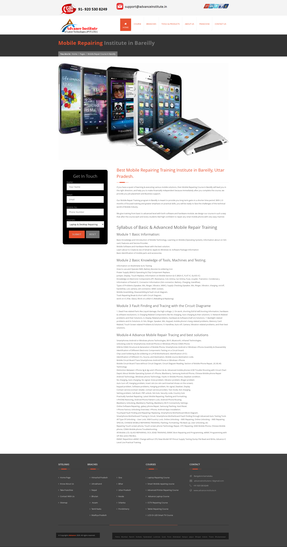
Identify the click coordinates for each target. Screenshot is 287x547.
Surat (164, 537)
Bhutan (94, 496)
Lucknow (156, 537)
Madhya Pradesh (99, 515)
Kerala (121, 496)
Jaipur (191, 537)
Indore (204, 537)
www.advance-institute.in (205, 490)
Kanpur (185, 537)
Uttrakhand (96, 483)
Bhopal (198, 537)
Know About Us (67, 483)
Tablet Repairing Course (158, 509)
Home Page (65, 477)
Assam (94, 502)
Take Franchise (66, 490)
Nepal (94, 490)
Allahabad (177, 537)
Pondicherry (123, 509)
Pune (169, 537)
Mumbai (124, 537)
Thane (211, 537)
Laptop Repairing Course (159, 477)
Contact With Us (67, 496)
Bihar (120, 483)
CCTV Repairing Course (158, 502)
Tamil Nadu (96, 509)
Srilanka (121, 502)
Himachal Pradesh (99, 477)
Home (74, 54)
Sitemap (63, 502)
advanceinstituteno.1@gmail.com (209, 480)
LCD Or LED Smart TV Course (160, 515)
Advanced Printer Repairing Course (163, 490)
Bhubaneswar (220, 537)
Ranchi (131, 537)
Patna (117, 537)
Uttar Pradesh (124, 490)
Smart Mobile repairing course (161, 483)
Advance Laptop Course (158, 496)
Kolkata (139, 537)
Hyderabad (147, 537)
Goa (120, 477)
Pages (82, 54)
